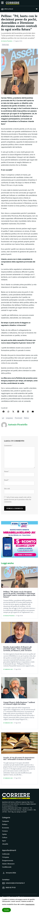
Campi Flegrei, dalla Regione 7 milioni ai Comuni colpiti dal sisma (19, 703)
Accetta (6, 910)
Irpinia (4, 834)
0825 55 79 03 (10, 887)
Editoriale (5, 44)
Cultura (4, 837)
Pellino (26, 418)
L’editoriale (6, 854)
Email (6, 480)
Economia (5, 828)
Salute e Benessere (8, 864)
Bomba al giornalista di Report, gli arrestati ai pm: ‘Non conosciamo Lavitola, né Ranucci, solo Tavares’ (17, 649)
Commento (8, 445)
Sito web (7, 489)
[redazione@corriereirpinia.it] (3, 883)
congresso (9, 418)
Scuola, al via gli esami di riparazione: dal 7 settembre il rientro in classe (19, 758)
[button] (3, 411)
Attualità (5, 844)
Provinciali (18, 418)
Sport (4, 841)
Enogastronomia (7, 860)
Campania (5, 821)
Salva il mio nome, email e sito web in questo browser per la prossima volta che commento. (17, 499)
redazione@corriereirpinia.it (15, 883)
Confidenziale (6, 867)
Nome (6, 471)
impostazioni (29, 904)
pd (3, 418)
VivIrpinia (5, 857)
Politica (4, 824)
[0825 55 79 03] (3, 887)
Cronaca (5, 831)
